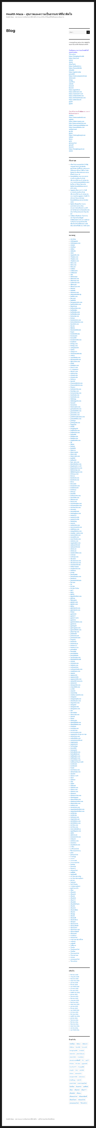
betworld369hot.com (76, 322)
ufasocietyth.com (75, 799)
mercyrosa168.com (76, 527)
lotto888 (72, 493)
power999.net (74, 636)
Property (73, 639)
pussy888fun (74, 653)
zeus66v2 (73, 843)
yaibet (72, 833)
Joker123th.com (75, 456)
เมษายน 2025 (74, 1006)
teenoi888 (73, 748)
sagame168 (73, 675)
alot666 (72, 288)
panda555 (73, 578)
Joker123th (73, 1057)
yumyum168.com (75, 837)
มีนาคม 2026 (74, 984)
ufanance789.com (75, 795)
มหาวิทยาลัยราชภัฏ (75, 876)
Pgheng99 (73, 600)
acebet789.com (75, 282)
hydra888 (73, 434)
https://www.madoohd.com (77, 117)
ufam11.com (74, 789)
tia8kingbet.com (75, 756)
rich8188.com (74, 663)
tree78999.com (75, 770)
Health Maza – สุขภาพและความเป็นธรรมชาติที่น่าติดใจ (39, 14)
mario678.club (74, 517)
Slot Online (73, 712)
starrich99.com (75, 736)
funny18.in (73, 405)
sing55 (72, 1070)
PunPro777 (73, 645)
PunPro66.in (74, 643)
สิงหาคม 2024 (74, 1022)
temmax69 (73, 750)
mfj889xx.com (74, 529)
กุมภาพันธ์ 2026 (74, 986)
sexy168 (72, 691)
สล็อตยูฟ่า (73, 922)
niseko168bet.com (75, 553)
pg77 (71, 590)
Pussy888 (73, 651)
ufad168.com (74, 787)
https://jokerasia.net (75, 100)
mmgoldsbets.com (76, 531)
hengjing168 (74, 428)
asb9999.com (74, 292)
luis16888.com (74, 497)
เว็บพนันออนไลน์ (74, 949)
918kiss (71, 115)
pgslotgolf (73, 626)
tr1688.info (73, 764)
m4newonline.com (76, 503)
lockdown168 (74, 488)
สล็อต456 (73, 894)
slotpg (71, 80)
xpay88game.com (75, 831)
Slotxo (72, 718)
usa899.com (74, 805)
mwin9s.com (74, 541)
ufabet (72, 783)
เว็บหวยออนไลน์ (74, 953)
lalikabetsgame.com (76, 472)
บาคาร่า (72, 858)
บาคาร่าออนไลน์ (74, 862)
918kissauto (74, 271)
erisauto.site (74, 375)
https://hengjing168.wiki (76, 56)
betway (72, 318)
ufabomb (73, 785)
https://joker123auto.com (76, 121)
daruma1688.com (75, 359)
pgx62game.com (75, 628)
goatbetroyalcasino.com (77, 417)
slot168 (72, 716)
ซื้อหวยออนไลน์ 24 (75, 851)
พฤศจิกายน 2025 (75, 992)
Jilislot (72, 444)
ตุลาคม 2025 (74, 994)
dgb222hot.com (75, 361)
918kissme (73, 273)
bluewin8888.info (75, 330)
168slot (72, 245)
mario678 (73, 515)
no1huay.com (74, 557)
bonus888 (73, 338)
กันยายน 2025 (74, 996)
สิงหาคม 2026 (74, 975)
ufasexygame (74, 797)
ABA (71, 275)
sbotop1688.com (75, 685)
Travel (72, 768)
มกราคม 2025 (74, 1012)
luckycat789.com (75, 495)
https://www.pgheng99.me (77, 135)
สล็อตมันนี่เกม (74, 920)
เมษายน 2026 (74, 982)
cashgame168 (74, 348)
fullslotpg (73, 399)
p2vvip (72, 572)
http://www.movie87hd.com (77, 123)
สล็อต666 (73, 898)
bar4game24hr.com (76, 302)
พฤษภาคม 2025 (74, 1004)
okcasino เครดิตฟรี (75, 1060)
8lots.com (73, 263)
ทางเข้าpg (73, 856)
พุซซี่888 (72, 872)
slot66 (71, 62)
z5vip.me (73, 839)
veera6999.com (75, 807)
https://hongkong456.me (76, 149)
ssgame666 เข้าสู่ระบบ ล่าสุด (78, 734)
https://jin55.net (74, 58)
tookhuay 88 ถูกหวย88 (76, 762)
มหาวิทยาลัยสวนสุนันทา (76, 878)
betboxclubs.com (75, 308)
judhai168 (73, 460)
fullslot (71, 137)
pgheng (72, 598)
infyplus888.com (75, 440)
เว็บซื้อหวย (73, 945)
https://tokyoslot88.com (76, 96)
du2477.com (74, 367)
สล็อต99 (72, 912)
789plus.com (74, 257)
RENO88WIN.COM (75, 659)
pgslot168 (73, 614)
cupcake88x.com (75, 357)
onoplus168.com (75, 568)
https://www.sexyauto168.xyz (78, 76)
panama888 (73, 574)
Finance (72, 387)
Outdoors (73, 570)
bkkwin (72, 328)
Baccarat (73, 298)
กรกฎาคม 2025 (74, 1000)
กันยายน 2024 (74, 1020)
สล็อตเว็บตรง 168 (75, 929)
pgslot (71, 101)
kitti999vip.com (75, 470)
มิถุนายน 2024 (74, 1024)
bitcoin (72, 326)
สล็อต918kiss (74, 910)
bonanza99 (73, 336)
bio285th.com (74, 324)
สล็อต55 (72, 896)
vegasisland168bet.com (77, 809)
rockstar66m (74, 667)
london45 (73, 490)
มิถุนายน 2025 (74, 1002)
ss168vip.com (74, 728)
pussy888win (74, 655)
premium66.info (75, 637)
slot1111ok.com (74, 714)
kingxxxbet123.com (76, 468)
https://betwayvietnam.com (77, 98)
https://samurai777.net (76, 94)
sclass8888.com (75, 687)
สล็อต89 (72, 906)
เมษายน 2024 (74, 1028)
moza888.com (74, 537)
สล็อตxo (72, 916)
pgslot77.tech (74, 618)
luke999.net (74, 499)
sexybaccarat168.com (76, 695)
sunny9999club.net (76, 740)
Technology (74, 746)
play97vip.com (74, 632)
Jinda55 (72, 446)
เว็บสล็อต (72, 951)
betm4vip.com (74, 316)
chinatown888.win (76, 353)
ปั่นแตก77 (73, 868)
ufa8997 (72, 780)
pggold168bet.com (75, 596)
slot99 (71, 60)
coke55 (72, 355)
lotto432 (72, 492)
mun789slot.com (75, 539)
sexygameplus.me (75, 699)
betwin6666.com (75, 320)
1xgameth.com (74, 255)
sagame (71, 119)
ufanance (73, 793)
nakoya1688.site (75, 545)
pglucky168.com (75, 608)
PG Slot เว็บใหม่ (74, 588)
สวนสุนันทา (73, 935)
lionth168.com (74, 478)
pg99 (72, 592)
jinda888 (73, 448)
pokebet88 (73, 634)
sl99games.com (75, 709)
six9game (73, 705)
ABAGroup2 (73, 276)
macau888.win (74, 511)
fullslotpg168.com (75, 401)
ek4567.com (74, 371)
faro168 (71, 147)
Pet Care (72, 582)
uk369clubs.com (75, 803)
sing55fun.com (75, 703)
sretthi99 (73, 726)
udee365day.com (75, 772)
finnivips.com (74, 391)
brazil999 (73, 342)
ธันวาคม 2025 (74, 990)
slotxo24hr (72, 78)
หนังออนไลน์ (73, 937)
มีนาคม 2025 (74, 1008)
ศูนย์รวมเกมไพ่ (74, 888)
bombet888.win (75, 334)
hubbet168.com (75, 430)
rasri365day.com (75, 657)
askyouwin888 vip (75, 294)
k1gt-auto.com (74, 462)
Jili (71, 442)
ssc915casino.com (75, 732)
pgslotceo (73, 624)
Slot (71, 710)
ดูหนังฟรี (71, 145)
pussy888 (72, 74)
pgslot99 (73, 620)
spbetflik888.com (75, 722)
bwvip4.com (74, 344)
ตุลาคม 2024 (74, 1018)
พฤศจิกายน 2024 (75, 1016)
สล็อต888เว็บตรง (74, 904)
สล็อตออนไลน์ (74, 924)
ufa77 (72, 778)
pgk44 (72, 606)
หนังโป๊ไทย (72, 82)
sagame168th (74, 677)
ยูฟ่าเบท (72, 880)
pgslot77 (73, 616)
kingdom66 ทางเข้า (76, 466)
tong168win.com (75, 760)
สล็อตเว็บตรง (72, 64)
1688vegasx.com (75, 243)
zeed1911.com (74, 841)
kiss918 (71, 88)
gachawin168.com (75, 409)
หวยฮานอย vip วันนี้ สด (76, 939)
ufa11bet (72, 774)
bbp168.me (73, 306)
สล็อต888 (71, 70)
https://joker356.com (75, 92)
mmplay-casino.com (76, 533)
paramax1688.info (75, 580)
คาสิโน (72, 847)
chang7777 (73, 351)
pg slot (71, 131)
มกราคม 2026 (74, 988)
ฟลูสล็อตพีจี (73, 874)
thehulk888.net (75, 754)
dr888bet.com (74, 365)
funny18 (71, 86)
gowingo (73, 420)
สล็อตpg (72, 914)
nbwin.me (73, 549)
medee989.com (75, 525)
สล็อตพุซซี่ (73, 918)
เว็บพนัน (72, 947)
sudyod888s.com (75, 738)
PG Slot (72, 586)
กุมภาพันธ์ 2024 (74, 1030)
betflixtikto (73, 310)
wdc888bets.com (75, 821)
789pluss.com (74, 261)
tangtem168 (74, 744)
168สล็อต (73, 247)
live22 (70, 139)
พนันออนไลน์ (74, 870)
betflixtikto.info (75, 312)
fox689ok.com (74, 395)
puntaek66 (73, 649)
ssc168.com (73, 730)
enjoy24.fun (74, 373)
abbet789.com (74, 278)
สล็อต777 (73, 900)
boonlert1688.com (75, 340)
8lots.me (73, 267)
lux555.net (73, 501)
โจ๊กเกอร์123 (72, 54)
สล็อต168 (73, 892)
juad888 (72, 458)
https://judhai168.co (75, 66)
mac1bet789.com (75, 507)
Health (72, 426)
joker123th (73, 454)
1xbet (72, 253)
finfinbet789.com (75, 389)
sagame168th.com (75, 679)
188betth (73, 251)
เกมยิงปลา (73, 941)
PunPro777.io (74, 647)
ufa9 (71, 781)
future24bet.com (75, 407)
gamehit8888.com (75, 411)
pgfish (72, 594)
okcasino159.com (75, 561)
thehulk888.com (75, 752)
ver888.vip (73, 813)
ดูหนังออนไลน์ (72, 143)
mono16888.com (75, 535)
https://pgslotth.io (74, 90)
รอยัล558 (73, 882)
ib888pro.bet (74, 436)
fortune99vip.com (75, 393)
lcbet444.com (74, 474)
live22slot (73, 484)
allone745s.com (75, 286)
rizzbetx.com (74, 665)
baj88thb (73, 300)
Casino (72, 349)
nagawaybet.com (75, 543)
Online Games (74, 566)
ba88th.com (74, 296)
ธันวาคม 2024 (74, 1014)
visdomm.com (74, 817)
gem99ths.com (75, 413)
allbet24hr (73, 284)
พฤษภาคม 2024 (74, 1026)
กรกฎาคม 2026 (74, 977)
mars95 (72, 523)
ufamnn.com (74, 791)
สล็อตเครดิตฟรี (74, 926)
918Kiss (72, 269)
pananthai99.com (75, 576)
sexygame (73, 697)
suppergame (74, 742)
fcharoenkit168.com (76, 383)
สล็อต (71, 890)
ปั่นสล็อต (72, 864)
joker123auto (74, 452)
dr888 (72, 363)
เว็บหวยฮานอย (74, 955)
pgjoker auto (74, 602)
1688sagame (74, 241)
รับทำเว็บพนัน (74, 884)
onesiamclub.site (75, 565)
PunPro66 (73, 641)
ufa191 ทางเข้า (74, 776)
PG (71, 584)
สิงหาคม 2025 (74, 998)
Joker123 (73, 450)
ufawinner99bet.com (76, 801)
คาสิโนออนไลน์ (74, 849)
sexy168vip (73, 693)
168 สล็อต (73, 239)
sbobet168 (73, 683)
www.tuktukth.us (75, 829)
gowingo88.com (75, 422)
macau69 (73, 509)
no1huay (72, 555)
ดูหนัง (70, 141)
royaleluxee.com (75, 671)
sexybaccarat (73, 129)
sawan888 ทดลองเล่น (76, 681)
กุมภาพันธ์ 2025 (74, 1010)
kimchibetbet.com (75, 464)
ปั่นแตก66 (73, 866)
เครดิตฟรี (72, 943)
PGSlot (72, 612)
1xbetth (71, 84)
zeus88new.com (75, 845)
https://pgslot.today (75, 72)
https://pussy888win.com (76, 127)
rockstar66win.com (76, 669)
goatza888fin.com (75, 419)
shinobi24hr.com (75, 701)
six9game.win (74, 707)
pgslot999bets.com (76, 622)
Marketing (73, 521)
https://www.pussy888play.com (78, 125)
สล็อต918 (73, 908)
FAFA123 (73, 379)
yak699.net (73, 835)
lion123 (72, 476)
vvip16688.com (75, 819)
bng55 (72, 332)
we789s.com (74, 825)
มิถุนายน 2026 (74, 978)
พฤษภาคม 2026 (74, 980)
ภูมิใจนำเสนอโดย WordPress (46, 1119)
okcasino (73, 559)
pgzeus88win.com (75, 630)
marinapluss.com (75, 513)
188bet (72, 249)
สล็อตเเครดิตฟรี (74, 931)
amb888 (72, 290)
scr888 (72, 689)
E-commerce (74, 369)
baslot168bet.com (75, 304)
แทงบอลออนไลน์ (74, 959)
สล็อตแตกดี (73, 933)
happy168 (73, 424)
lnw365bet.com (75, 486)
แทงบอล (72, 957)
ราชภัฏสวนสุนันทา (75, 886)
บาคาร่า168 (73, 860)
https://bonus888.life (75, 68)
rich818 (72, 661)
